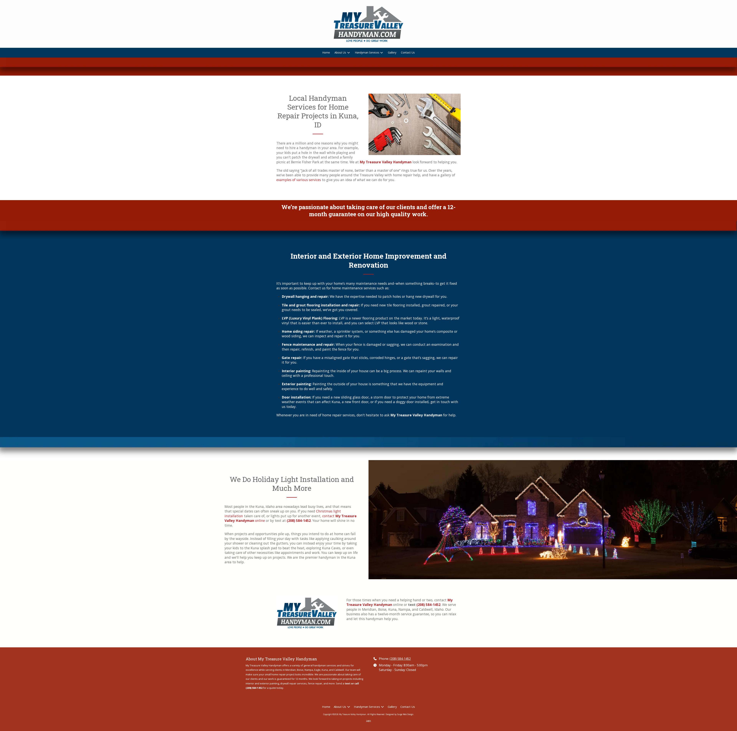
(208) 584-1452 (400, 659)
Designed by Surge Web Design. (400, 714)
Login (368, 720)
